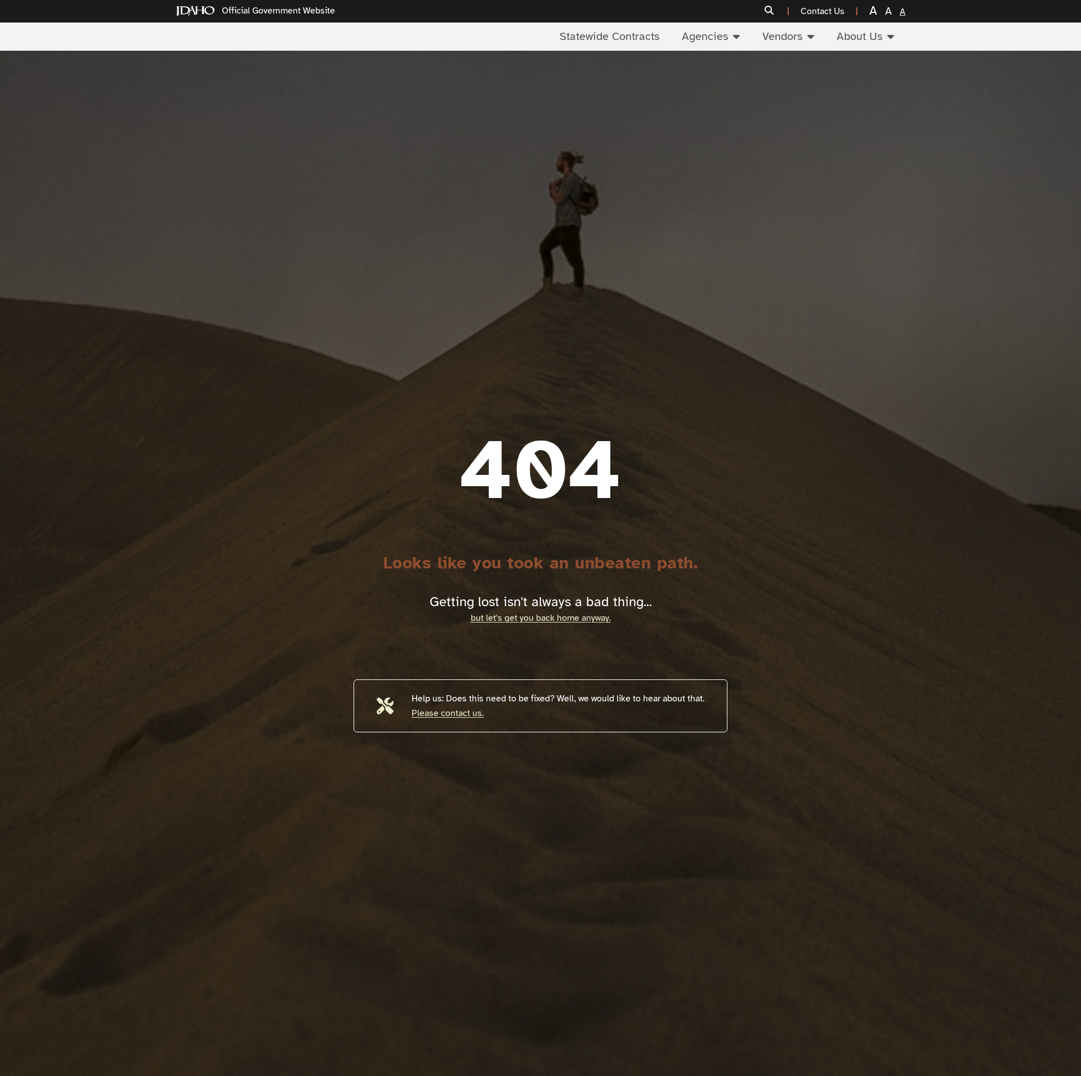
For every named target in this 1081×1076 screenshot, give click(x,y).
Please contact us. (448, 713)
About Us (859, 36)
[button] (777, 11)
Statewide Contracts (609, 36)
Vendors (782, 36)
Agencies (705, 36)
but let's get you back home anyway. (541, 618)
